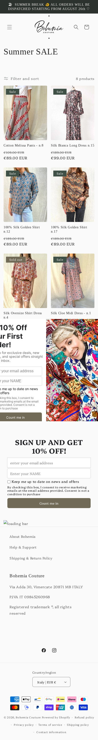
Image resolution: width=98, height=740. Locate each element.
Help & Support (23, 547)
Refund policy (84, 717)
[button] (9, 27)
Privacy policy (24, 724)
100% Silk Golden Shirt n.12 (22, 229)
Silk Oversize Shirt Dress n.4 (23, 315)
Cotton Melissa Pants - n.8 (24, 145)
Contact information (51, 732)
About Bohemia (23, 536)
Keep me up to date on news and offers (45, 482)
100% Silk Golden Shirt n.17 (69, 229)
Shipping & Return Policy (31, 558)
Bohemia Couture (28, 717)
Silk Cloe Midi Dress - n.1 (71, 313)
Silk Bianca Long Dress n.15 (72, 145)
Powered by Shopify (56, 717)
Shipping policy (78, 724)
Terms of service (50, 724)
